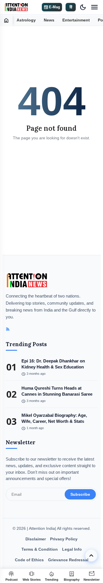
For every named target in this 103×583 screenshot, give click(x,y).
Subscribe (80, 494)
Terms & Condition (39, 549)
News (49, 20)
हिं (71, 7)
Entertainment (76, 20)
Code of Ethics (29, 560)
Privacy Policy (64, 539)
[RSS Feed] (8, 329)
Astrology (26, 20)
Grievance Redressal (68, 560)
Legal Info (72, 549)
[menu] (94, 7)
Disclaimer (35, 539)
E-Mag (52, 7)
